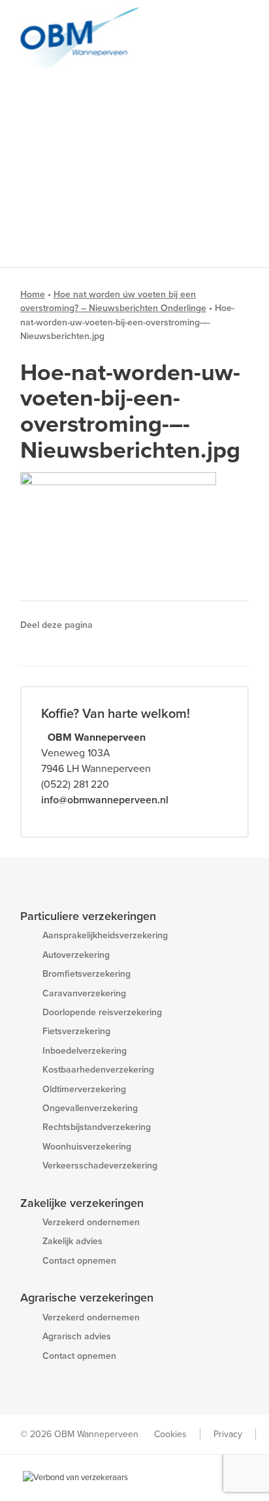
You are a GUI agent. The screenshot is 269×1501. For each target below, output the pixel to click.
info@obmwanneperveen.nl (104, 800)
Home (32, 294)
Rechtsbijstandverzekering (96, 1127)
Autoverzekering (76, 954)
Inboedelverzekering (84, 1050)
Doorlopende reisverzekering (102, 1012)
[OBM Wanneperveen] (111, 37)
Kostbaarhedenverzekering (98, 1069)
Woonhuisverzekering (86, 1146)
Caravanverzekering (84, 993)
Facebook (117, 625)
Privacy (228, 1434)
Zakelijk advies (72, 1241)
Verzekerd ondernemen (91, 1222)
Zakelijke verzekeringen (82, 1203)
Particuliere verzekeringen (88, 916)
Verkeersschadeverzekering (99, 1165)
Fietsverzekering (76, 1031)
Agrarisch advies (76, 1336)
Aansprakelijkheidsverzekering (105, 935)
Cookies (170, 1434)
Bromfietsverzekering (86, 973)
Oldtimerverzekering (84, 1089)
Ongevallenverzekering (90, 1108)
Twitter (136, 625)
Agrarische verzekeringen (86, 1297)
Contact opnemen (79, 1260)
